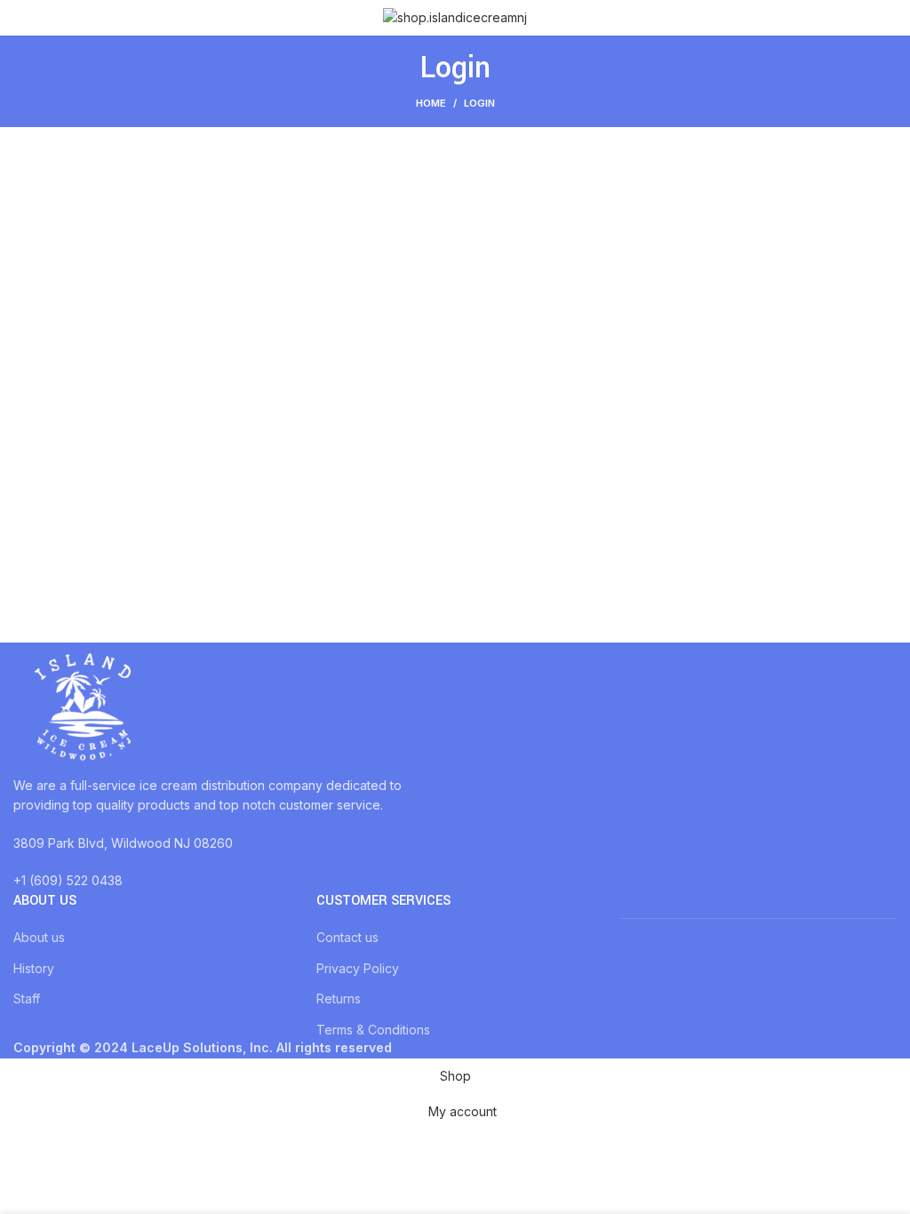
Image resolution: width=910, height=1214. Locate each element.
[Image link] (80, 707)
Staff (26, 998)
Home (431, 103)
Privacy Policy (357, 968)
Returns (338, 998)
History (33, 968)
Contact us (347, 937)
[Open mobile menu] (20, 18)
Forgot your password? (455, 442)
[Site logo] (455, 16)
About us (39, 937)
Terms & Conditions (373, 1029)
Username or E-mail (328, 185)
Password (295, 260)
